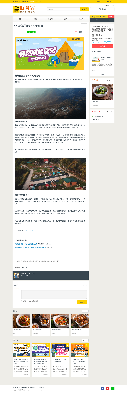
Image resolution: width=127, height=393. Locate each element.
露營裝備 (49, 261)
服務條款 (24, 387)
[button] (78, 32)
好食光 (81, 19)
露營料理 (43, 261)
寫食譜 (104, 9)
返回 (84, 25)
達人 (65, 19)
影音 (23, 1)
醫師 (20, 19)
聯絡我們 (41, 387)
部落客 (50, 19)
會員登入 (99, 1)
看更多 (102, 74)
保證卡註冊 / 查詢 (109, 5)
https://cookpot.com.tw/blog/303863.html (103, 42)
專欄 (32, 1)
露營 (54, 261)
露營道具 (37, 261)
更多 (84, 311)
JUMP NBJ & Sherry (99, 16)
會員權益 (15, 387)
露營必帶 (25, 261)
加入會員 (108, 1)
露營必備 (31, 261)
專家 (35, 19)
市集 (39, 1)
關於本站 (33, 387)
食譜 (15, 1)
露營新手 (19, 261)
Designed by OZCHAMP (41, 390)
